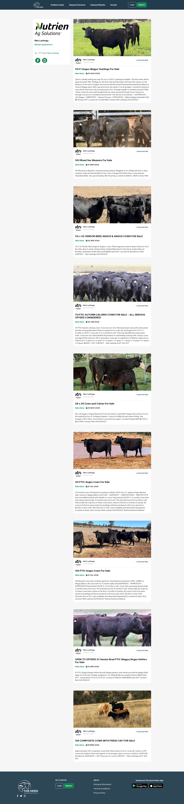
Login (132, 5)
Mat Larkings (89, 60)
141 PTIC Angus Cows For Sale (92, 482)
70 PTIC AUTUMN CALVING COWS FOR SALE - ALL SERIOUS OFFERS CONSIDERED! (110, 316)
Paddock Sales (57, 5)
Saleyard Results (97, 5)
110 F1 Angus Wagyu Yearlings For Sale (97, 69)
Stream (113, 5)
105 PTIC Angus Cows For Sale (92, 570)
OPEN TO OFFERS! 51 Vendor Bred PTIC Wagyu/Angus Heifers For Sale (111, 661)
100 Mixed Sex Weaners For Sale (93, 160)
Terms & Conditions (102, 789)
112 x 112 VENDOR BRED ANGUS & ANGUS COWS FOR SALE (109, 236)
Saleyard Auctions (77, 5)
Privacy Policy (99, 793)
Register (141, 5)
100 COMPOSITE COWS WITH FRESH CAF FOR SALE (105, 740)
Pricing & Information (102, 784)
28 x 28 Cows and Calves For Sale (94, 403)
